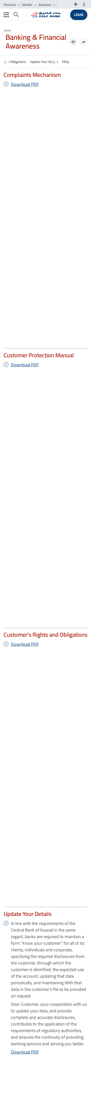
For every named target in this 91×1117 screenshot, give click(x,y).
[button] (5, 62)
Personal (10, 5)
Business (45, 5)
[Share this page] (83, 42)
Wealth (27, 5)
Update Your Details (44, 62)
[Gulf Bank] (45, 15)
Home (7, 30)
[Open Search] (16, 14)
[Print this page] (73, 42)
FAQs (65, 62)
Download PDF (25, 84)
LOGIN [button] (78, 14)
